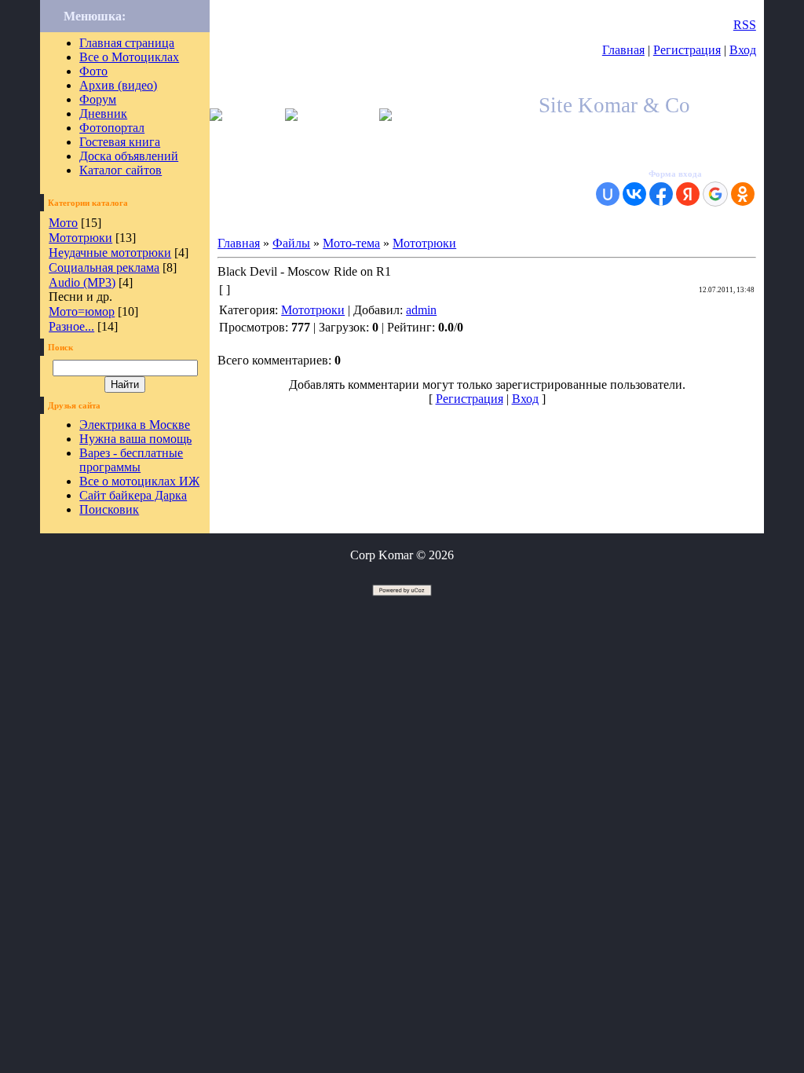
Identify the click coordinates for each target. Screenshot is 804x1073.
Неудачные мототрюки (110, 252)
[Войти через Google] (715, 194)
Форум (97, 99)
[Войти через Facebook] (661, 194)
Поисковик (109, 509)
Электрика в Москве (134, 424)
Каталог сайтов (120, 170)
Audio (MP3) (82, 282)
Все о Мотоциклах (129, 57)
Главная (623, 50)
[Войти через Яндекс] (688, 194)
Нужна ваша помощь (135, 438)
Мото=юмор (82, 311)
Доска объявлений (128, 156)
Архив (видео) (118, 85)
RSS (744, 24)
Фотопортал (111, 127)
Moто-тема (351, 243)
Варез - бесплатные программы (131, 460)
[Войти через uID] (607, 194)
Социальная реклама (104, 267)
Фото (93, 71)
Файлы (291, 243)
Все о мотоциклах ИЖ (139, 481)
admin (421, 310)
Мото (63, 222)
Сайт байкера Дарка (133, 495)
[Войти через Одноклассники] (743, 194)
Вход (742, 50)
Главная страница (126, 42)
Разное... (71, 326)
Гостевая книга (119, 141)
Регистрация (687, 50)
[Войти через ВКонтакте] (634, 194)
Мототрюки (80, 237)
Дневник (103, 113)
